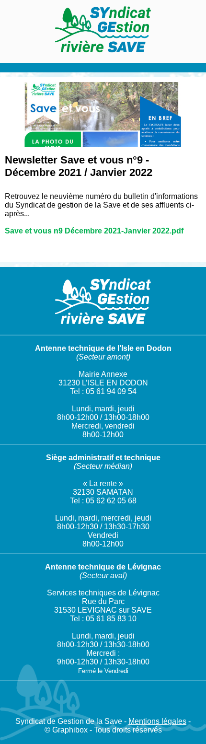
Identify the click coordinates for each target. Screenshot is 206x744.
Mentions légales (157, 721)
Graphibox (70, 730)
